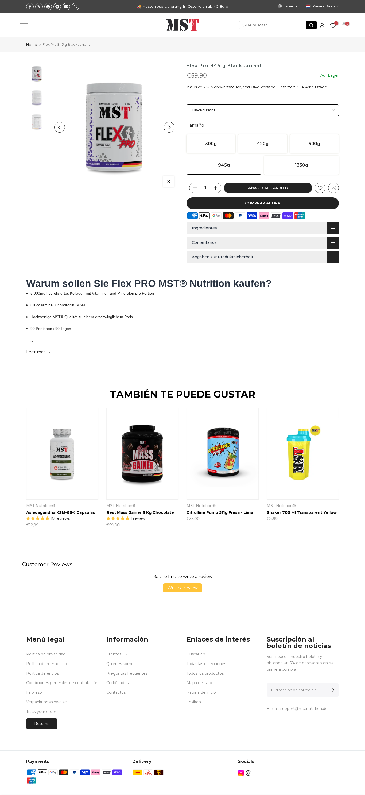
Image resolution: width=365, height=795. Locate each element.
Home (31, 44)
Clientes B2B (118, 654)
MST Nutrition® (208, 505)
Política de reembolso (46, 663)
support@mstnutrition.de (304, 708)
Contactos (116, 692)
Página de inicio (201, 692)
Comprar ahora (262, 203)
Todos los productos (205, 673)
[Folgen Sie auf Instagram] (241, 773)
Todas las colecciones (206, 663)
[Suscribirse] (331, 690)
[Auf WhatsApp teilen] (75, 6)
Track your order (41, 711)
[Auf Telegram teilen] (57, 6)
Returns (41, 723)
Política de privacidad (45, 654)
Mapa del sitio (199, 682)
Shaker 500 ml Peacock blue (62, 512)
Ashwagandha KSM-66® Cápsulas (227, 512)
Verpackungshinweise (46, 702)
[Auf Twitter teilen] (39, 6)
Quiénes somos (120, 663)
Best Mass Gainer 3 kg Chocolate (307, 512)
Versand (268, 87)
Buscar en (196, 654)
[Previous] (59, 127)
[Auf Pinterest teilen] (48, 6)
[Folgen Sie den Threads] (248, 773)
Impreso (34, 692)
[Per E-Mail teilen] (66, 6)
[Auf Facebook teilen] (30, 6)
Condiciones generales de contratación (62, 682)
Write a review (182, 587)
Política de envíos (42, 673)
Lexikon (194, 702)
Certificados (117, 682)
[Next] (169, 127)
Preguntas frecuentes (126, 673)
